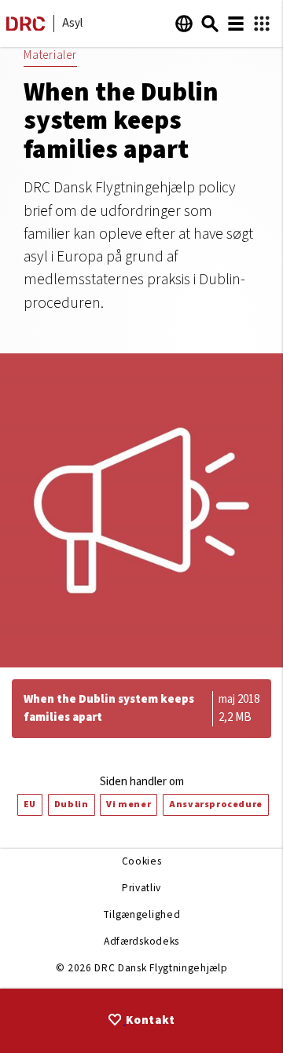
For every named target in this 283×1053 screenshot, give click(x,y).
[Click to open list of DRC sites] (261, 24)
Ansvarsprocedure (216, 804)
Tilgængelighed (141, 914)
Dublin (71, 804)
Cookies (142, 861)
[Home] (25, 27)
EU (30, 804)
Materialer (50, 55)
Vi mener (128, 804)
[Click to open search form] (209, 23)
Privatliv (141, 887)
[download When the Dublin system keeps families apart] (141, 708)
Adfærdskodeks (141, 941)
